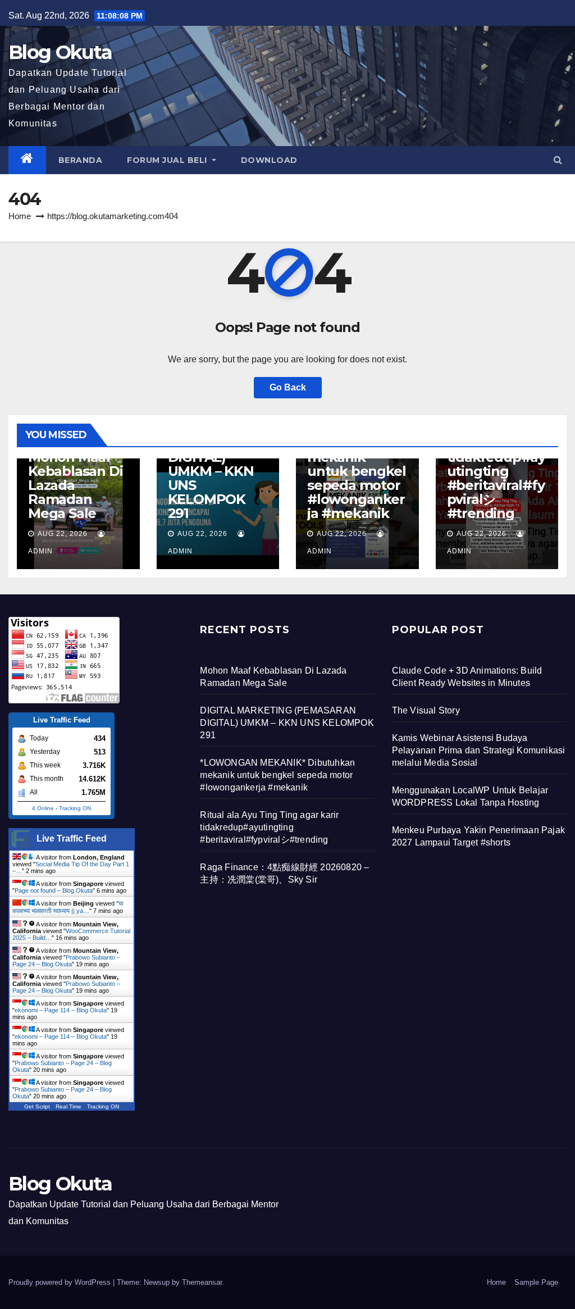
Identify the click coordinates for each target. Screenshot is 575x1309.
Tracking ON (75, 808)
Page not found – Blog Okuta (54, 890)
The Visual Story (426, 710)
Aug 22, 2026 (63, 534)
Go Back (288, 387)
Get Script (37, 1106)
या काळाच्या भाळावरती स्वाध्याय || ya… (67, 907)
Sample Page (536, 1282)
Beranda (80, 160)
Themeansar (202, 1282)
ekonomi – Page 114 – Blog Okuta (61, 1010)
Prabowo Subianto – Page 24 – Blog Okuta (66, 960)
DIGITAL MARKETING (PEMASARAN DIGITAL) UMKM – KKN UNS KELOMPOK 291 (213, 464)
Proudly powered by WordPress (60, 1282)
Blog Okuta (60, 52)
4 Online (43, 808)
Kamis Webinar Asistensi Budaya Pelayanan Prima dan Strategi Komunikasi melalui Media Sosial (478, 750)
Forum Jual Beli (168, 160)
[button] (558, 160)
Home (19, 216)
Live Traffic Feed (71, 838)
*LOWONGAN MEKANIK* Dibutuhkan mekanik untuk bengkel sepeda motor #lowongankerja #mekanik (356, 464)
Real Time (68, 1106)
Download (269, 160)
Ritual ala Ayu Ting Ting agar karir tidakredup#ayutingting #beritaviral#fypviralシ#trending (496, 464)
